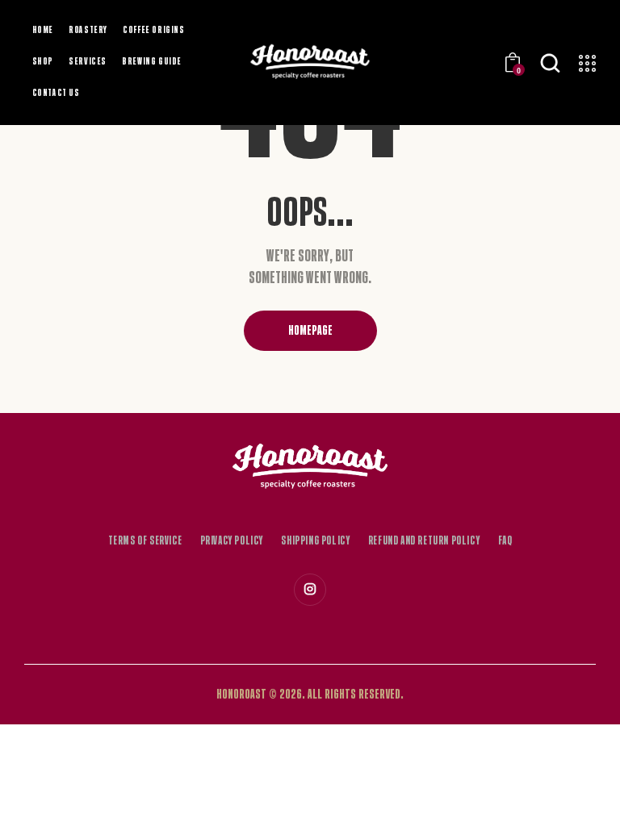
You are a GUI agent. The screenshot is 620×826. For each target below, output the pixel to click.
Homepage (310, 330)
